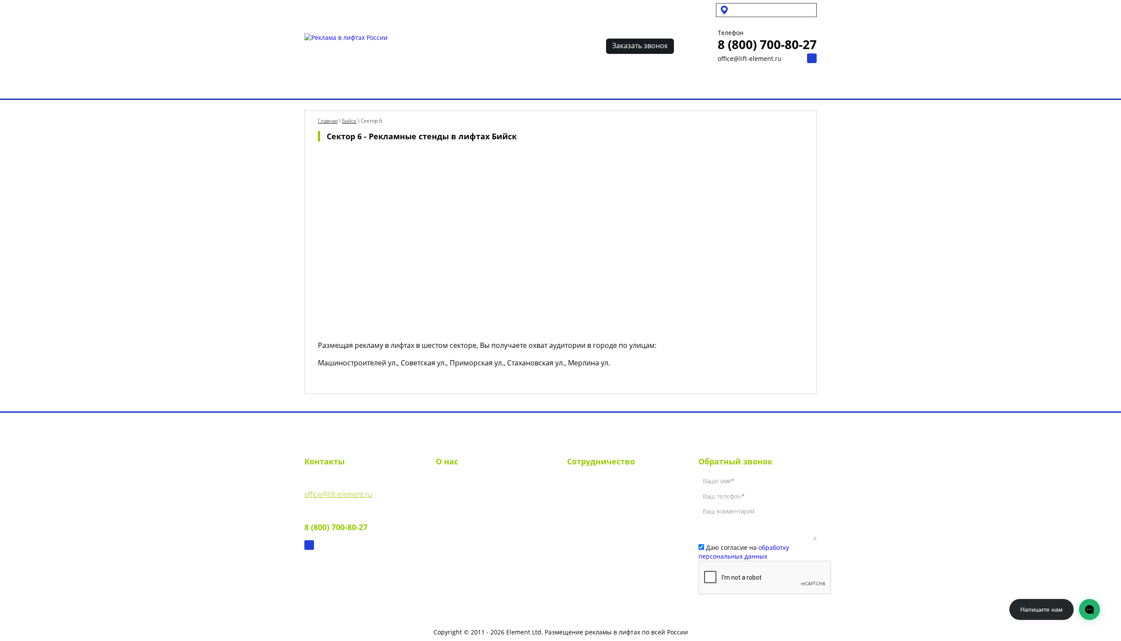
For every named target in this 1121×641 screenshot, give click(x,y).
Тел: (335, 520)
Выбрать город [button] (757, 10)
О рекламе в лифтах (401, 85)
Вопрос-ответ (641, 85)
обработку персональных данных (743, 551)
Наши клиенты (579, 85)
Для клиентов (462, 9)
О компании (456, 482)
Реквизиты (453, 498)
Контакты (693, 85)
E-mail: (338, 487)
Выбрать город (329, 85)
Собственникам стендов (393, 9)
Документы (454, 514)
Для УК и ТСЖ (323, 9)
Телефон (731, 32)
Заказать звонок (640, 45)
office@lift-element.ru (750, 58)
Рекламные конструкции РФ (494, 85)
